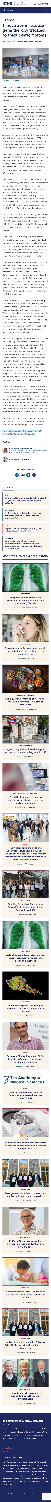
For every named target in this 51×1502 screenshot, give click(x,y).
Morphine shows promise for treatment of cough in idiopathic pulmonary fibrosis (25, 599)
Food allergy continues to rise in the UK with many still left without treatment (25, 700)
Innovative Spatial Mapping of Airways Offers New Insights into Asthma (25, 1007)
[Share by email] (23, 475)
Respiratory (36, 41)
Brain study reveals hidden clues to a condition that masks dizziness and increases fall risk (23, 514)
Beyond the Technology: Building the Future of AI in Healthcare (23, 528)
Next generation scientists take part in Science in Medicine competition (25, 1193)
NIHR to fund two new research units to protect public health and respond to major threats (25, 1144)
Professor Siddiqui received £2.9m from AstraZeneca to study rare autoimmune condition (25, 1058)
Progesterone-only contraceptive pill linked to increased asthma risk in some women (25, 649)
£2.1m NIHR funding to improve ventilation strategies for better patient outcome (26, 798)
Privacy (5, 1451)
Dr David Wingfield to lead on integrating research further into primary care (25, 1242)
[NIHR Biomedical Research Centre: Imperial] (14, 3)
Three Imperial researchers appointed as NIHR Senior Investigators (25, 1394)
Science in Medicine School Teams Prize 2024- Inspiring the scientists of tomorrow (25, 1344)
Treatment (9, 19)
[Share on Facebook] (34, 475)
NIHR (15, 1494)
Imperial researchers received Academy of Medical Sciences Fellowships (25, 1093)
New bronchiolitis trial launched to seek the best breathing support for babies (25, 1293)
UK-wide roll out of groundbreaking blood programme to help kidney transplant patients (25, 499)
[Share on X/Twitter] (28, 475)
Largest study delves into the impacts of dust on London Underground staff (25, 749)
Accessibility (7, 1448)
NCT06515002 (38, 424)
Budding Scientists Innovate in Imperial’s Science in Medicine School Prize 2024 (25, 906)
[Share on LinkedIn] (17, 475)
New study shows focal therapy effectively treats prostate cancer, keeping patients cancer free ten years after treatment (24, 543)
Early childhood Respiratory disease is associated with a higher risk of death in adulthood (25, 956)
